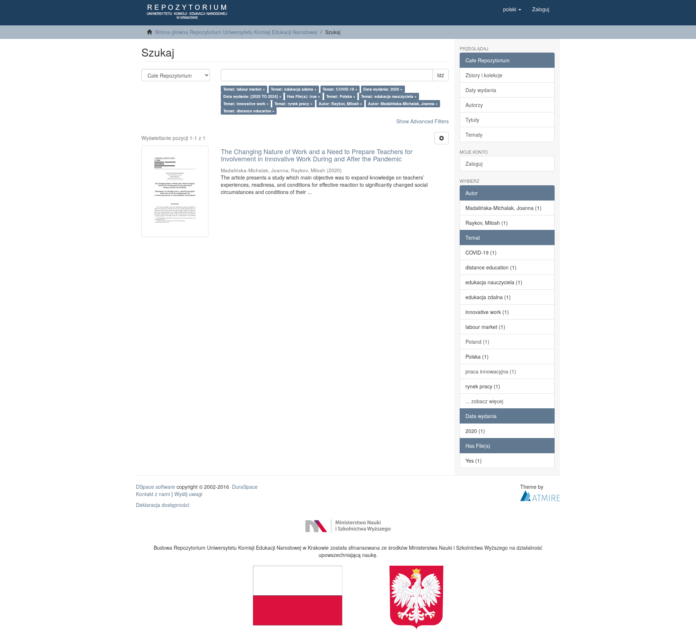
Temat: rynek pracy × (293, 103)
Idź (440, 75)
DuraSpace (245, 486)
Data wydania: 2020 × (382, 89)
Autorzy (474, 104)
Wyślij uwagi (188, 493)
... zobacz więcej (484, 401)
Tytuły (472, 119)
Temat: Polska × (340, 96)
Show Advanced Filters (422, 121)
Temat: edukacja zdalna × (293, 89)
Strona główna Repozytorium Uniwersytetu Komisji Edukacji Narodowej (236, 32)
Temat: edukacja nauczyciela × (389, 96)
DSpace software (155, 486)
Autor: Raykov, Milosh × (340, 103)
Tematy (473, 134)
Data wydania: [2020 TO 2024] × (252, 96)
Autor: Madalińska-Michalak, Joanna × (403, 103)
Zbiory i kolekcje (483, 75)
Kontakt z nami (153, 493)
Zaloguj (473, 163)
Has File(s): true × (303, 96)
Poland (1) (477, 341)
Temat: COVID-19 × (340, 89)
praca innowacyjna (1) (490, 371)
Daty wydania (480, 90)
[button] (512, 9)
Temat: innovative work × (246, 103)
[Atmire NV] (540, 494)
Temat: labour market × (244, 89)
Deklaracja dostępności (162, 504)
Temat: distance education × (248, 110)
